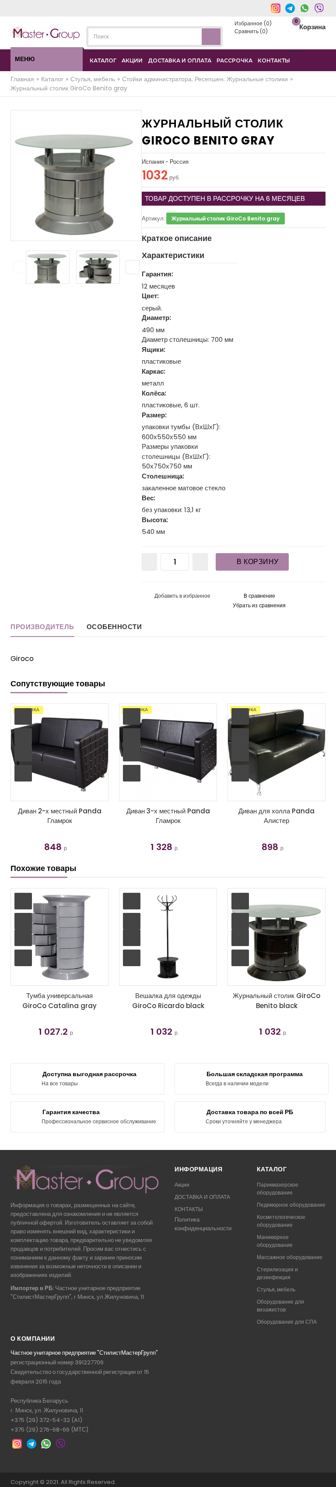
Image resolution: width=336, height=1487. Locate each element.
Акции (182, 1184)
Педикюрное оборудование (291, 1204)
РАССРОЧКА (234, 60)
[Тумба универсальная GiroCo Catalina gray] (59, 936)
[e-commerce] (45, 32)
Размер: (154, 415)
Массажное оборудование (289, 1257)
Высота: (155, 519)
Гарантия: (157, 274)
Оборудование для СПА (287, 1321)
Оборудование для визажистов (280, 1305)
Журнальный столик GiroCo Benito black (276, 1000)
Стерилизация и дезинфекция (277, 1273)
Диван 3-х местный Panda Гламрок (168, 816)
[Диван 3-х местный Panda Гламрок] (168, 752)
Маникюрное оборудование (275, 1241)
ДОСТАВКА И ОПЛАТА (179, 60)
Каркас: (153, 371)
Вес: (148, 498)
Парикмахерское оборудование (277, 1188)
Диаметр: (156, 317)
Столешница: (163, 476)
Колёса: (154, 393)
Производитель (42, 626)
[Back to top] (327, 1471)
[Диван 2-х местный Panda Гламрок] (59, 752)
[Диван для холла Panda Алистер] (276, 752)
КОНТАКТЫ (274, 60)
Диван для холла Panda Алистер (276, 816)
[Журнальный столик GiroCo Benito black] (276, 936)
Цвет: (150, 295)
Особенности (114, 626)
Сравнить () (250, 31)
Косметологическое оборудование (281, 1221)
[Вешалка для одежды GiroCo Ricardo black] (168, 936)
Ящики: (153, 349)
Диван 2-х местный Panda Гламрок (60, 816)
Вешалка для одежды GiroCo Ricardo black (168, 1000)
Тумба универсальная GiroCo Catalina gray (59, 1000)
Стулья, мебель (276, 1289)
